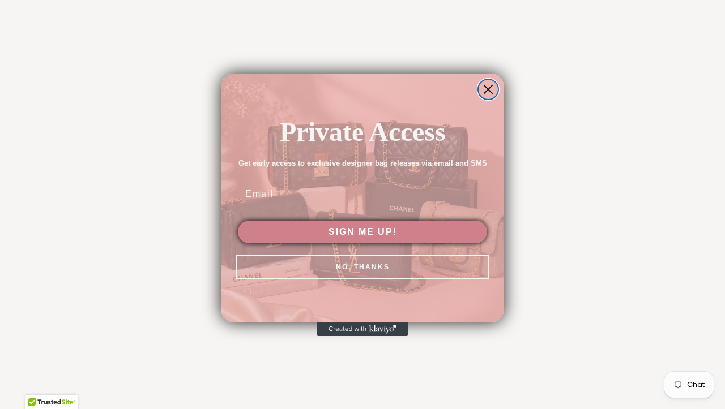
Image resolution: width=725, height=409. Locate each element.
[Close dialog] (488, 89)
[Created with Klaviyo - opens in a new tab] (362, 329)
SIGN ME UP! (363, 231)
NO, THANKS (363, 267)
